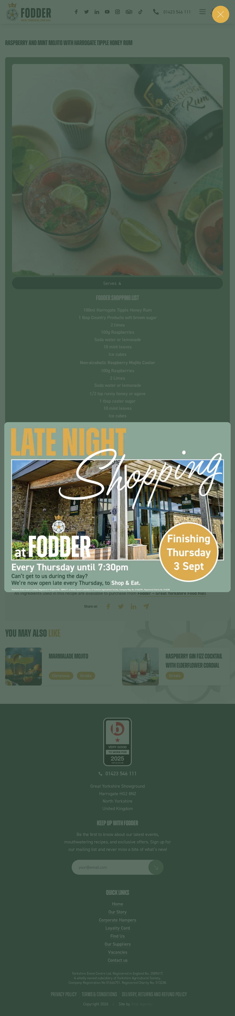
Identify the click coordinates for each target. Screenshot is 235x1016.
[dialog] (117, 507)
